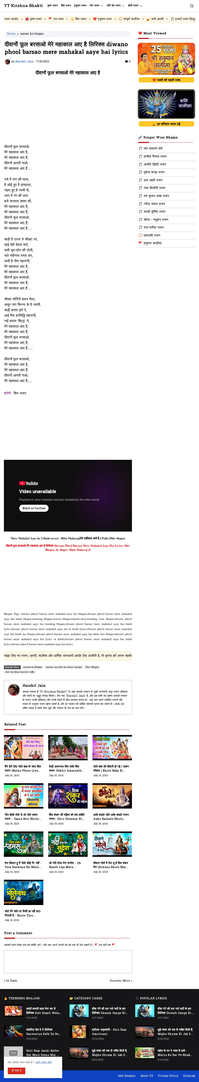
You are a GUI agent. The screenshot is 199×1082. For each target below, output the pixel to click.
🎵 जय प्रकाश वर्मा (150, 148)
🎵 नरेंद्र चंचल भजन (151, 204)
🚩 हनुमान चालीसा (149, 243)
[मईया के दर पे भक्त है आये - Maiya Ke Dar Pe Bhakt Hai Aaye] (144, 1052)
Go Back (11, 981)
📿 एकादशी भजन (149, 235)
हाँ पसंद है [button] (16, 1071)
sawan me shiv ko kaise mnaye (63, 667)
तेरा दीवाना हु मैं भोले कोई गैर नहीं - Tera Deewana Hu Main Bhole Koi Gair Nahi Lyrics (23, 865)
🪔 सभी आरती (124, 19)
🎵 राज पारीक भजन (151, 227)
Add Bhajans (126, 1076)
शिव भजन (66, 6)
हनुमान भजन (80, 6)
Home (11, 34)
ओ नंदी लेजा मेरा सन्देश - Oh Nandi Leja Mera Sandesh (65, 865)
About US (146, 1076)
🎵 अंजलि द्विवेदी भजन (152, 164)
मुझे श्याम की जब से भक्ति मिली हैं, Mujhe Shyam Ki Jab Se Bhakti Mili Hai (109, 1053)
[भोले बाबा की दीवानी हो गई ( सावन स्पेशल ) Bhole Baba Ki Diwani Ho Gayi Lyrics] (112, 747)
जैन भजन (94, 6)
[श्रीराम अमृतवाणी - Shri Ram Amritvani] (79, 1031)
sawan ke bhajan (32, 34)
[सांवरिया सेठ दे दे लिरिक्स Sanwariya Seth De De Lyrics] (13, 1031)
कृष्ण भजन (52, 6)
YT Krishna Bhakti (23, 6)
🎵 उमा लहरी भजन (150, 180)
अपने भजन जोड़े (44, 1063)
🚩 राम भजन (25, 19)
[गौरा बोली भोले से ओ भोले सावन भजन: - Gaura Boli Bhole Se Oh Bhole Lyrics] (23, 796)
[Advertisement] (68, 112)
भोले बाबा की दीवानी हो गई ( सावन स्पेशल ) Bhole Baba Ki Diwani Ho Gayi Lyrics (111, 769)
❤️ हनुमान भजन (72, 19)
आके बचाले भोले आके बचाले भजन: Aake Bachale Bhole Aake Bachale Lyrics (111, 817)
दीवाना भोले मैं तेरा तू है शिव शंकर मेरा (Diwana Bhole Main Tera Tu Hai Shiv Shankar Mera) (110, 865)
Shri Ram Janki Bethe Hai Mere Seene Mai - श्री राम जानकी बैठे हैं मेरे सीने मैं (43, 1053)
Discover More (120, 981)
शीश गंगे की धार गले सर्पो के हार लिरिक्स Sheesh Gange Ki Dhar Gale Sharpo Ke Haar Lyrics (109, 1011)
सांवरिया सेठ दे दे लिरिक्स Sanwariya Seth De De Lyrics (42, 1032)
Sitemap (189, 1076)
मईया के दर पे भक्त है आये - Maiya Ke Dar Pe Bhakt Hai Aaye (175, 1053)
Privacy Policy (168, 1076)
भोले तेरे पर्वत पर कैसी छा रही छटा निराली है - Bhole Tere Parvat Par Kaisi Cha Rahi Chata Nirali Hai (22, 913)
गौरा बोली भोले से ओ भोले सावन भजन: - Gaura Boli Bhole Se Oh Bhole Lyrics (22, 817)
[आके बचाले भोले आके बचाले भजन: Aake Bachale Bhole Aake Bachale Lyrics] (112, 796)
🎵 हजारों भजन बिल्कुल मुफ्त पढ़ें (158, 19)
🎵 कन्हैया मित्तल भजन (152, 156)
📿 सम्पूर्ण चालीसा (98, 19)
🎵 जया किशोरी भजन (151, 188)
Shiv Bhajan (92, 667)
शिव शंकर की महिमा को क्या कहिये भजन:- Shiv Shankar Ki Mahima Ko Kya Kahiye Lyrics (66, 817)
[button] (192, 6)
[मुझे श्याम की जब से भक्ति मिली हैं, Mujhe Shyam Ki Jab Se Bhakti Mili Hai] (79, 1052)
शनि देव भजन (113, 6)
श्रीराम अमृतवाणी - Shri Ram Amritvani (109, 1032)
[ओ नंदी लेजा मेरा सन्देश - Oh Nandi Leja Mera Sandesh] (68, 844)
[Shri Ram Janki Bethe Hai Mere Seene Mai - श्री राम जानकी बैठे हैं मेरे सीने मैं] (13, 1052)
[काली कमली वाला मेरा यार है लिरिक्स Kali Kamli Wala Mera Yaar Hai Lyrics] (13, 1010)
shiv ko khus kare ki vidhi (20, 672)
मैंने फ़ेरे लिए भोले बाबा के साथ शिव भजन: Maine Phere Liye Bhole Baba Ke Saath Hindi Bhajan (23, 769)
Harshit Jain (34, 686)
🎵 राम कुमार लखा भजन (153, 196)
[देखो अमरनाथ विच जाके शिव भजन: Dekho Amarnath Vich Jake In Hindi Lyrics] (68, 747)
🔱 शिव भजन (48, 19)
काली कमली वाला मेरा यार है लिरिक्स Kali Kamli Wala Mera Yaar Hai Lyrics (42, 1011)
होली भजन (133, 6)
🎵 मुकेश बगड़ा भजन (151, 172)
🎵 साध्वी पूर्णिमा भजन (151, 212)
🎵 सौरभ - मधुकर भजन (153, 220)
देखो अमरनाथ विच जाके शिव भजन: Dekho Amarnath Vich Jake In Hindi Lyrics (65, 769)
